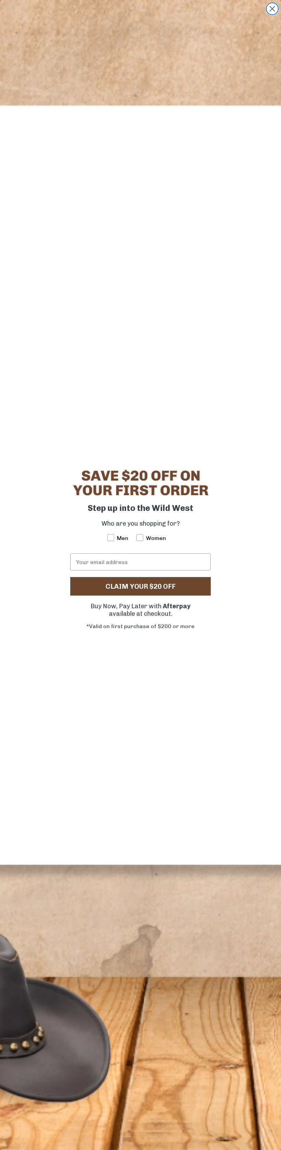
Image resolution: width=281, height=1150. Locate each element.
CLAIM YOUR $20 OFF (140, 586)
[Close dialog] (272, 9)
